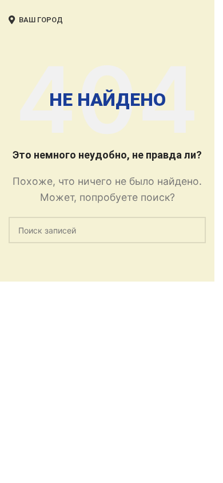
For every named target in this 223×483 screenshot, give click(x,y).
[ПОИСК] (193, 230)
